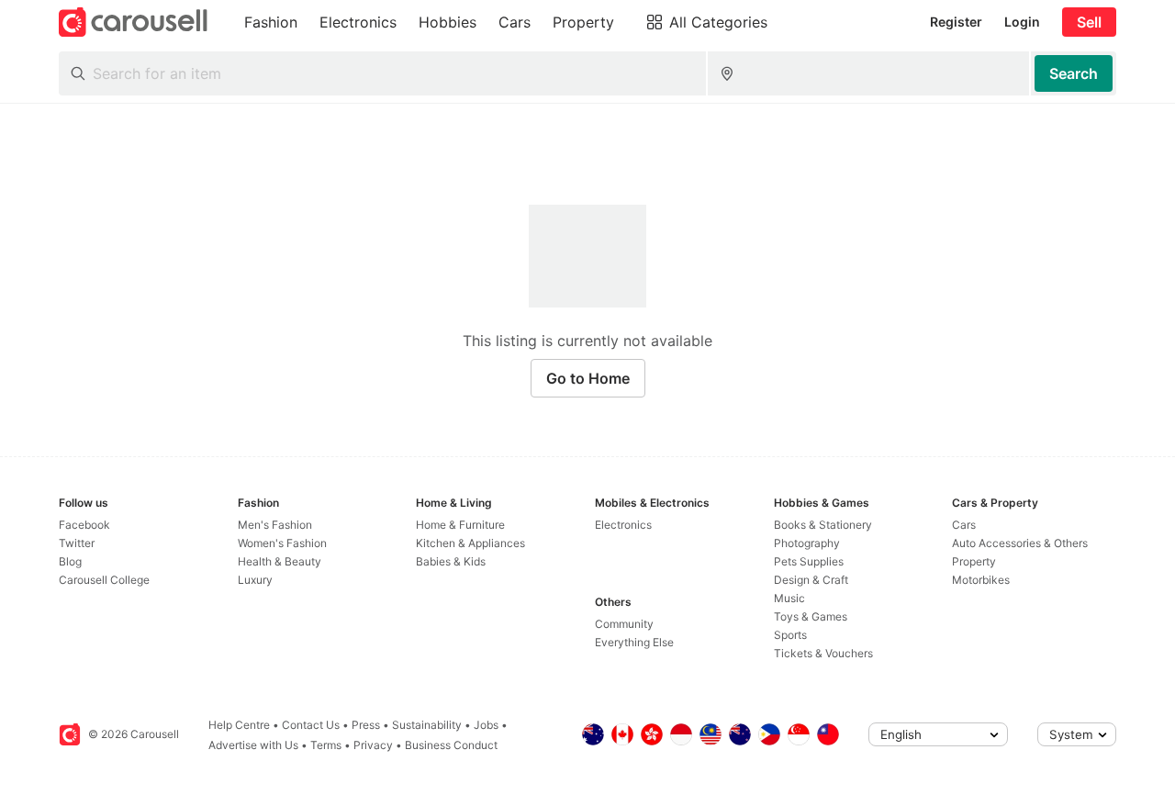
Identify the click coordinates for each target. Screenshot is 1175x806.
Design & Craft (811, 580)
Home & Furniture (460, 525)
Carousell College (104, 580)
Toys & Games (810, 616)
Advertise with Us (253, 745)
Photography (807, 543)
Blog (70, 561)
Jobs (486, 725)
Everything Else (634, 642)
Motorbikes (981, 580)
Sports (790, 635)
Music (789, 598)
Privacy (373, 745)
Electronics (623, 525)
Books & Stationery (823, 525)
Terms (325, 745)
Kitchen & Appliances (470, 543)
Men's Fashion (275, 525)
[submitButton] (1074, 73)
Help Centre (239, 725)
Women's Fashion (282, 543)
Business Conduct (451, 745)
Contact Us (311, 725)
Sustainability (427, 725)
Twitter (77, 543)
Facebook (84, 525)
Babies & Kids (451, 561)
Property (974, 561)
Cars (964, 525)
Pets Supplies (809, 561)
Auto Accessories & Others (1020, 543)
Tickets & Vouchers (823, 653)
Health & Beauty (279, 561)
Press (366, 725)
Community (624, 624)
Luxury (255, 580)
